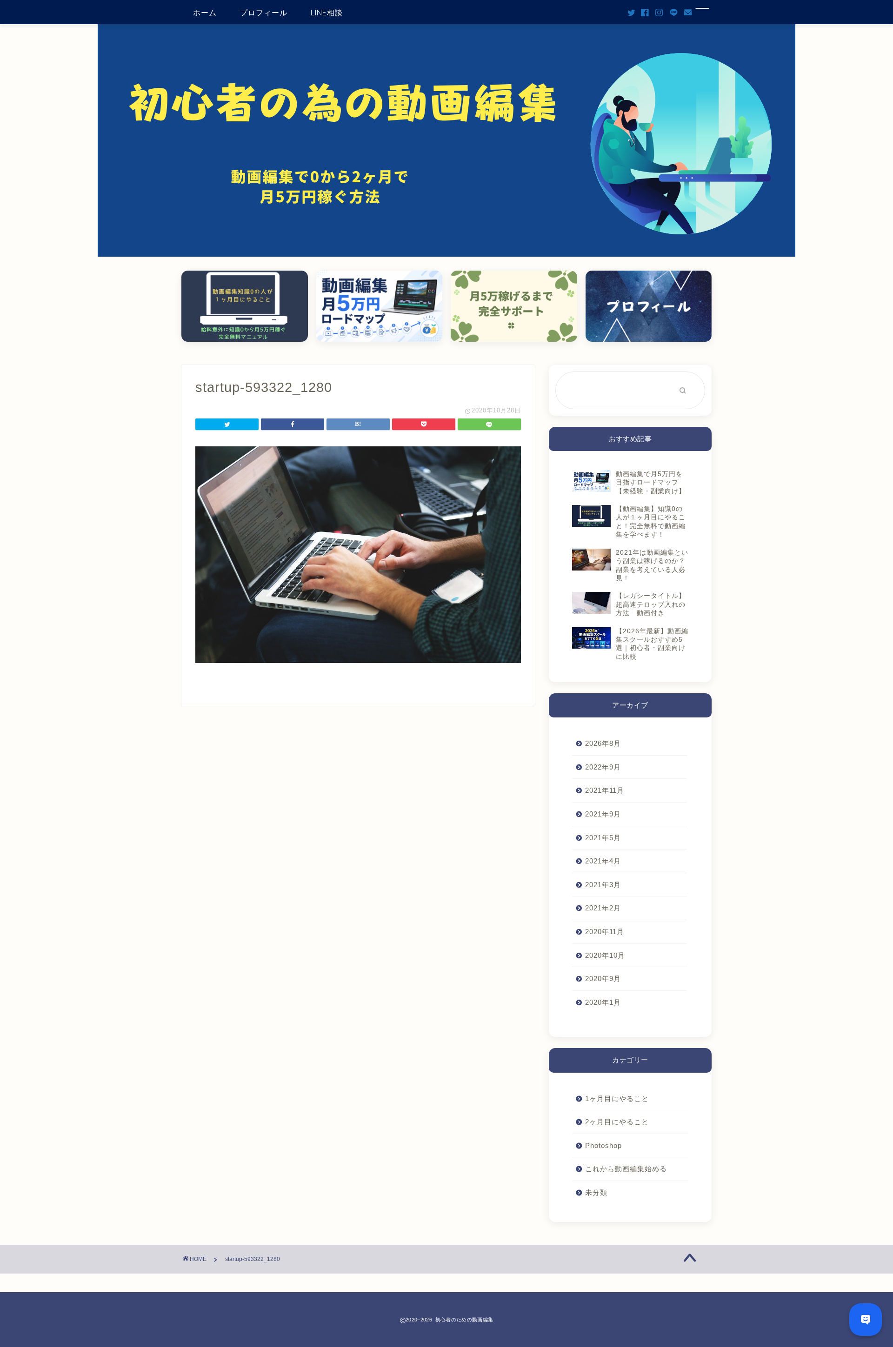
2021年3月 (603, 885)
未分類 (596, 1192)
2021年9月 (603, 814)
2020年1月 (603, 1002)
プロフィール (263, 12)
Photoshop (603, 1145)
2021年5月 (603, 838)
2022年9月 (603, 767)
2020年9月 (603, 978)
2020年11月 (604, 932)
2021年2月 (603, 908)
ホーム (205, 12)
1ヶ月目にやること (617, 1098)
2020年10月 (605, 955)
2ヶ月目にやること (617, 1122)
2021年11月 (604, 790)
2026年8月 (603, 743)
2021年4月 (603, 861)
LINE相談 (327, 12)
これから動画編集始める (626, 1169)
